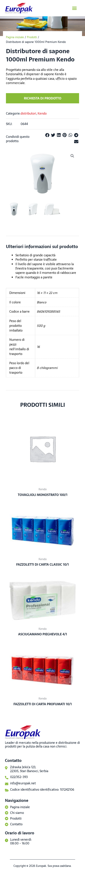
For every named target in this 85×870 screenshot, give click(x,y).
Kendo (42, 113)
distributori (28, 113)
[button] (74, 8)
